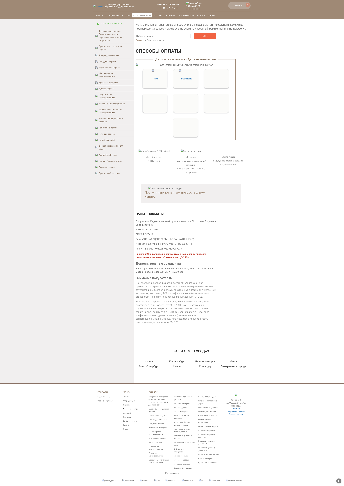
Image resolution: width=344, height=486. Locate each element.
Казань (177, 366)
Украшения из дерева (158, 427)
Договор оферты (236, 414)
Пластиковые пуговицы (208, 407)
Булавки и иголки (181, 455)
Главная (99, 15)
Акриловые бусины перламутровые (182, 430)
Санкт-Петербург (149, 366)
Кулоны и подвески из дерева (207, 402)
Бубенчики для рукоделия (180, 450)
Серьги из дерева (205, 458)
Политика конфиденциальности (236, 410)
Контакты (170, 15)
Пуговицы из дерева (207, 411)
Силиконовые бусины (158, 415)
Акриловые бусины (206, 430)
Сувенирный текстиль (207, 462)
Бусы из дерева (155, 442)
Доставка (158, 15)
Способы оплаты (142, 15)
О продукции (112, 15)
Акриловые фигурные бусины (183, 437)
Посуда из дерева (156, 423)
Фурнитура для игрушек (208, 426)
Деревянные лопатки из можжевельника (159, 461)
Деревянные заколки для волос (184, 443)
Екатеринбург (177, 361)
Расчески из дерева (182, 403)
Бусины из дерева (181, 459)
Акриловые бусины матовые (206, 435)
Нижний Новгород (205, 361)
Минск (233, 361)
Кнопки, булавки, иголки (208, 454)
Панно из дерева (181, 411)
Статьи (211, 15)
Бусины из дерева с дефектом (206, 442)
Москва (148, 361)
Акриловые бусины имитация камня (182, 423)
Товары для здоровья (158, 419)
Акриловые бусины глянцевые (182, 416)
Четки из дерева (180, 407)
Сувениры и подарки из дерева (159, 410)
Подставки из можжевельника (156, 447)
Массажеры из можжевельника (156, 433)
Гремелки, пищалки (182, 464)
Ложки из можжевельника (156, 454)
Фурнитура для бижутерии (204, 420)
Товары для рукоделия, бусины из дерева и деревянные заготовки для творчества (158, 400)
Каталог (201, 15)
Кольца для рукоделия (207, 396)
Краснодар (205, 366)
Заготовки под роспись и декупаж (184, 398)
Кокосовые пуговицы (183, 468)
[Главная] (98, 6)
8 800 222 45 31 (169, 8)
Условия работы (186, 15)
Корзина (126, 15)
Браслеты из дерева (157, 438)
